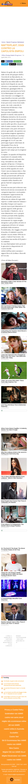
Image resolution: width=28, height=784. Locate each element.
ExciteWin (14, 733)
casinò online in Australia (14, 729)
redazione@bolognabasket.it (16, 774)
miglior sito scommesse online (14, 721)
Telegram (5, 64)
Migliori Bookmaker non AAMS (14, 756)
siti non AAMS (14, 725)
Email (20, 64)
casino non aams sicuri (14, 717)
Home (3, 42)
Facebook (9, 61)
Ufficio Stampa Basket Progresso (11, 55)
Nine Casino (14, 748)
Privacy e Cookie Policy (14, 710)
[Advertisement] (14, 26)
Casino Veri (14, 737)
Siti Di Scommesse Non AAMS (14, 740)
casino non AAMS (14, 744)
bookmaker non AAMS (14, 713)
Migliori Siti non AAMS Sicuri (14, 752)
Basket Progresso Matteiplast (15, 42)
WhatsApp (17, 61)
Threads (13, 64)
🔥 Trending (5, 677)
